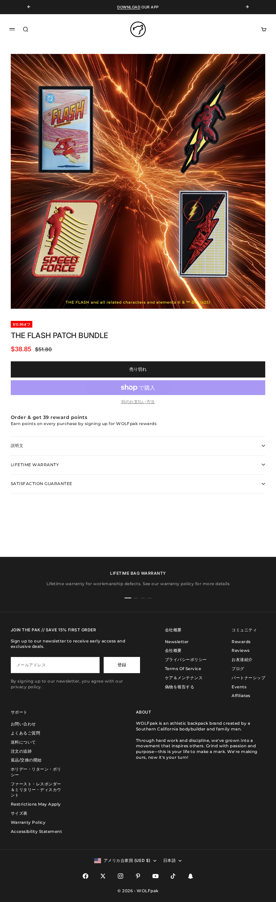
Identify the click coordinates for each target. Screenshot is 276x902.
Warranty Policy (28, 822)
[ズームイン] (249, 284)
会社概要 (173, 650)
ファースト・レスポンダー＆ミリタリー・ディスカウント (36, 789)
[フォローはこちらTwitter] (103, 876)
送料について (23, 742)
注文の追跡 (21, 751)
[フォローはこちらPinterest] (138, 876)
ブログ (238, 668)
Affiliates (241, 695)
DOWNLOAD (128, 7)
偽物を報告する (179, 686)
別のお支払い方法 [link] (138, 401)
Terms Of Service (183, 668)
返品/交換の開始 (26, 759)
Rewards (241, 641)
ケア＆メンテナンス (184, 677)
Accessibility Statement (36, 831)
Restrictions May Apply (36, 804)
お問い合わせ (23, 723)
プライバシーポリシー (186, 659)
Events (239, 686)
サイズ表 (19, 813)
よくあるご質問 (25, 732)
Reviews (240, 650)
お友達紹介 (242, 659)
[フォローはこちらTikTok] (173, 876)
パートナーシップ (248, 677)
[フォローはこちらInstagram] (120, 876)
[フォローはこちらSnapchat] (190, 876)
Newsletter (177, 641)
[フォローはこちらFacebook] (85, 876)
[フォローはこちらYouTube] (155, 876)
